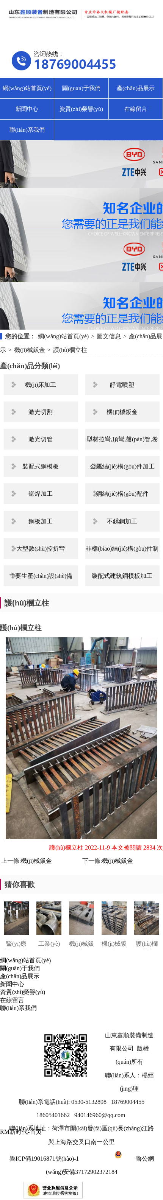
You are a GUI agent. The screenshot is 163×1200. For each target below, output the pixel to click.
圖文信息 (109, 336)
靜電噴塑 (122, 384)
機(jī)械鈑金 (29, 350)
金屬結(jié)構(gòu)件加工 (122, 466)
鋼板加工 (40, 521)
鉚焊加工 (40, 493)
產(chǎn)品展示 (136, 88)
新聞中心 (27, 109)
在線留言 (135, 109)
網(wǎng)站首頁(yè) (27, 88)
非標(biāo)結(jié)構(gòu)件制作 (122, 552)
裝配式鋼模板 (40, 466)
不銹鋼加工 (122, 521)
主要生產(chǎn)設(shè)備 (40, 576)
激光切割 (40, 412)
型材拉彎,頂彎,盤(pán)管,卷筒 (122, 443)
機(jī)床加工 (40, 384)
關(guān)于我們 (81, 88)
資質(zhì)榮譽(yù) (81, 109)
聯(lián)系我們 (27, 130)
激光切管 (40, 439)
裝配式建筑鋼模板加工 (122, 576)
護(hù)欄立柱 (70, 350)
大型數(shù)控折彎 (40, 548)
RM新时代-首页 (21, 1131)
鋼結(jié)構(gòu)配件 (122, 493)
